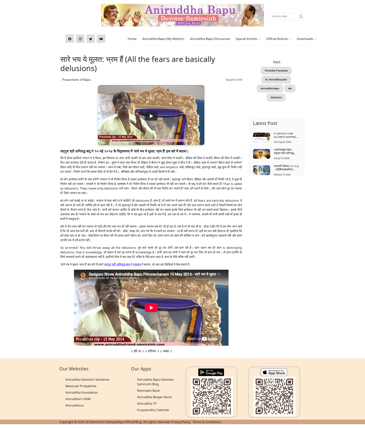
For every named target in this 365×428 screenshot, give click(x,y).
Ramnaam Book (148, 390)
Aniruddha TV (147, 403)
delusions (276, 97)
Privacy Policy (180, 422)
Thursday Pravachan (276, 70)
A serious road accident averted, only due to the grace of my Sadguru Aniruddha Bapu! (287, 134)
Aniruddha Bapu (270, 88)
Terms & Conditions (207, 422)
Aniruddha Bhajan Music (154, 397)
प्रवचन (137, 264)
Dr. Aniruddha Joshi (276, 79)
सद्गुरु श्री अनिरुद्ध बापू (117, 264)
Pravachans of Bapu (76, 80)
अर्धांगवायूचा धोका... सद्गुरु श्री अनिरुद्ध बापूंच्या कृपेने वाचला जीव (286, 151)
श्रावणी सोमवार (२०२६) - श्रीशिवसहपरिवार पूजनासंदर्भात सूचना (286, 167)
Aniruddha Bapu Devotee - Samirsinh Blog (156, 381)
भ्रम (290, 88)
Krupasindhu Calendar (153, 410)
